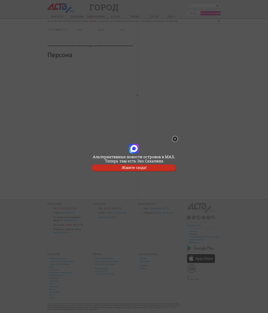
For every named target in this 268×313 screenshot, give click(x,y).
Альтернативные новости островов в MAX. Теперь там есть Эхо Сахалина (134, 159)
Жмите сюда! (134, 167)
